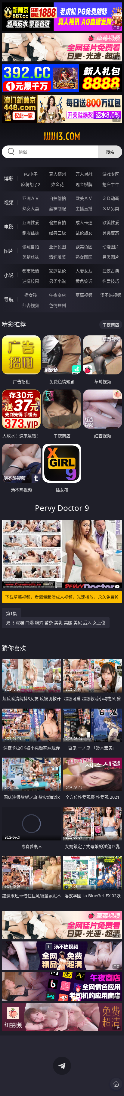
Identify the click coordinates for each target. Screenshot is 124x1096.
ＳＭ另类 (110, 208)
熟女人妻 (30, 208)
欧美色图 (84, 247)
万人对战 (84, 174)
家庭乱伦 (57, 271)
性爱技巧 (110, 281)
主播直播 (84, 208)
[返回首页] (116, 1084)
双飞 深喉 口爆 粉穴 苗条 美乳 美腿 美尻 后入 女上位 (55, 622)
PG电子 (31, 174)
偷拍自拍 (57, 222)
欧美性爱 (110, 222)
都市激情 (30, 271)
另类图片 (110, 257)
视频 (9, 202)
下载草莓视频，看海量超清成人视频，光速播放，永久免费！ (62, 597)
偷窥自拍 (30, 247)
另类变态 (110, 233)
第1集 (11, 613)
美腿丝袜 (30, 257)
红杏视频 (30, 305)
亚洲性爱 (30, 222)
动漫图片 (110, 247)
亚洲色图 (57, 247)
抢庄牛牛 (110, 184)
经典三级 (57, 233)
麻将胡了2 (30, 184)
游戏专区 (110, 174)
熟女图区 (84, 257)
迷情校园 (30, 281)
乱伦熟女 (84, 233)
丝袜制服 (57, 208)
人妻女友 (84, 271)
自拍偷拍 (57, 198)
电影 (9, 226)
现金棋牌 (84, 184)
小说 (9, 275)
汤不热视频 (110, 295)
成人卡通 (84, 222)
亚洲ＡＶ (30, 198)
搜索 (110, 152)
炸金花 (57, 184)
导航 (9, 299)
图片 (9, 251)
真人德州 (57, 174)
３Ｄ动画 (110, 198)
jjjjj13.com (62, 136)
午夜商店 (57, 295)
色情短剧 (57, 305)
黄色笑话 (84, 281)
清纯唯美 (57, 257)
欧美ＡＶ (84, 198)
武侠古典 (110, 271)
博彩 (9, 178)
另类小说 (57, 281)
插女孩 (30, 295)
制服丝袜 (30, 233)
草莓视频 (84, 295)
